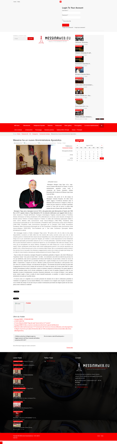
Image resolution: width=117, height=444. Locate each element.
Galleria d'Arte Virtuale (63, 130)
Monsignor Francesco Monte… (83, 74)
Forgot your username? (79, 27)
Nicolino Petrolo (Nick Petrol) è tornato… (23, 361)
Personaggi (38, 130)
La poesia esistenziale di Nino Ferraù (22, 427)
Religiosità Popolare (39, 125)
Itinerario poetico (49, 130)
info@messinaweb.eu (82, 387)
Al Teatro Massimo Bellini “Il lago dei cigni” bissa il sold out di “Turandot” (32, 323)
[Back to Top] (1, 443)
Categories (35, 134)
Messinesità (26, 125)
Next (103, 119)
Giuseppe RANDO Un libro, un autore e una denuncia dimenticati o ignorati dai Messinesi (36, 325)
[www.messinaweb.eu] (55, 40)
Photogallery (78, 125)
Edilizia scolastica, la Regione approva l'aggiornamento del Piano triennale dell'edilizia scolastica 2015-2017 (27, 338)
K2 (30, 134)
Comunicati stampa (44, 134)
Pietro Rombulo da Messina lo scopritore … (24, 365)
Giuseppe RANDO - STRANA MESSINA (23, 319)
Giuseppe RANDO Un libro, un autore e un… (25, 398)
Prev (98, 119)
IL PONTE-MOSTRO (19, 321)
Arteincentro (28, 130)
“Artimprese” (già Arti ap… (82, 42)
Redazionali (58, 125)
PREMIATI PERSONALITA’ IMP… (83, 53)
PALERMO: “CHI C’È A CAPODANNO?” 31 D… (25, 417)
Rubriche (50, 125)
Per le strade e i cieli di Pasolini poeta (54, 336)
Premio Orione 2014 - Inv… (82, 106)
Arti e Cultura (18, 130)
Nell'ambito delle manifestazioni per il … (23, 408)
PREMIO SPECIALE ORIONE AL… (84, 117)
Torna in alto (69, 347)
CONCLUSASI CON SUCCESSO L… (84, 85)
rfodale (28, 303)
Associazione (79, 35)
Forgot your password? (67, 27)
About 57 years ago (51, 361)
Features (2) (25, 134)
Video (18, 1)
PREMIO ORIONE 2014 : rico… (83, 95)
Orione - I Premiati (77, 130)
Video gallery (68, 125)
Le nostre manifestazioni (91, 125)
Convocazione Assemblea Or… (83, 63)
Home (15, 1)
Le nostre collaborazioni (19, 388)
